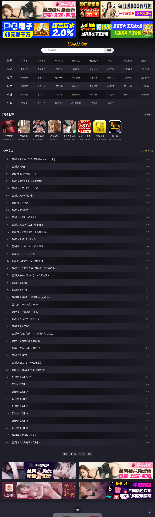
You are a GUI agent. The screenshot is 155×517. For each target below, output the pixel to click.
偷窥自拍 (24, 86)
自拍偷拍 (41, 69)
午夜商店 (41, 103)
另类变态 (145, 77)
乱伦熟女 (128, 77)
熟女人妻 (93, 69)
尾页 (90, 454)
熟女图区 (128, 86)
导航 (9, 103)
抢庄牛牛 (145, 60)
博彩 (9, 60)
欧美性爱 (76, 77)
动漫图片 (76, 86)
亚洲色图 (41, 86)
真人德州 (41, 60)
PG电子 (24, 60)
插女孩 (24, 103)
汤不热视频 (76, 103)
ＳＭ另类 (145, 69)
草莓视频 (59, 103)
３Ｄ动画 (76, 69)
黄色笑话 (128, 94)
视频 (9, 69)
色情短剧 (111, 103)
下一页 (81, 454)
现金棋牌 (128, 60)
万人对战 (59, 60)
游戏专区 (76, 60)
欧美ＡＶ (59, 69)
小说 (9, 94)
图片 (9, 86)
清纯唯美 (111, 86)
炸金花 (111, 60)
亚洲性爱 (24, 77)
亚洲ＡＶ (24, 69)
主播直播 (128, 69)
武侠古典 (76, 94)
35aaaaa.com (77, 44)
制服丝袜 (93, 77)
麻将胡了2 (93, 60)
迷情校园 (93, 94)
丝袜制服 (111, 69)
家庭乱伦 (41, 94)
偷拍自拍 (41, 77)
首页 (65, 454)
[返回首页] (150, 512)
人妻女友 (59, 94)
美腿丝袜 (93, 86)
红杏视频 (93, 103)
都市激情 (24, 94)
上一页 (73, 454)
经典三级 (111, 77)
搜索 (109, 50)
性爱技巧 (145, 94)
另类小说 (111, 94)
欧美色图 (59, 86)
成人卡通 (59, 77)
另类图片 (145, 86)
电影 (9, 77)
